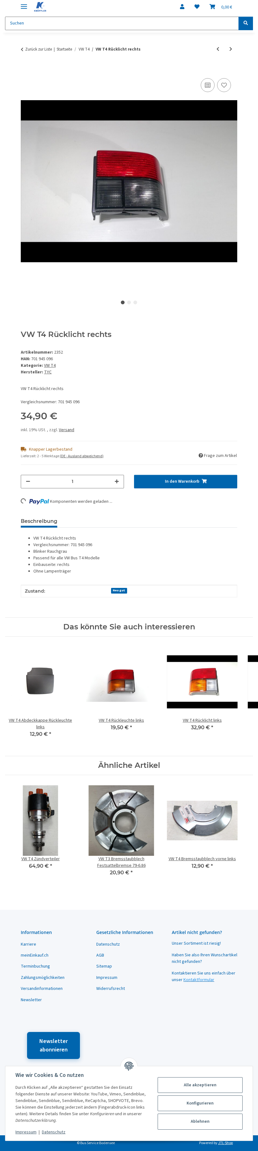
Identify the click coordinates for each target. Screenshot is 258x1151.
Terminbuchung (35, 966)
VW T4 (50, 365)
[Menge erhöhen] (117, 481)
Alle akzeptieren (200, 1085)
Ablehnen (200, 1121)
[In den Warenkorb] (26, 69)
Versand (66, 430)
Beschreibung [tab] (39, 521)
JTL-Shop (225, 1143)
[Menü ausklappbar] (24, 4)
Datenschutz (53, 1132)
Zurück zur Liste (38, 49)
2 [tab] (129, 302)
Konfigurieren (200, 1103)
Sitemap (104, 966)
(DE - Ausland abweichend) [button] (82, 456)
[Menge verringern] (28, 481)
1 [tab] (123, 302)
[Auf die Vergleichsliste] (208, 85)
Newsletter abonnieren (53, 1045)
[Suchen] (245, 23)
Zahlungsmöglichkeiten (42, 978)
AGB (100, 955)
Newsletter (31, 1000)
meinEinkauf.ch (34, 955)
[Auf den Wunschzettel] (224, 85)
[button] (182, 7)
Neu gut (119, 590)
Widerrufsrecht (110, 988)
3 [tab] (135, 302)
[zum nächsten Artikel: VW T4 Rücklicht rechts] (230, 49)
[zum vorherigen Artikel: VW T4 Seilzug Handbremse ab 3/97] (217, 49)
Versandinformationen (42, 988)
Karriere (28, 944)
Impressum (25, 1132)
